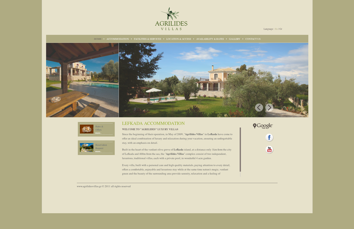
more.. (98, 133)
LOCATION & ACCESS (178, 38)
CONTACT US (253, 38)
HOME (97, 38)
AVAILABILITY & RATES (210, 38)
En (276, 28)
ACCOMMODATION (118, 38)
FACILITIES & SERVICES (147, 38)
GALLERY (234, 38)
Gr (280, 28)
